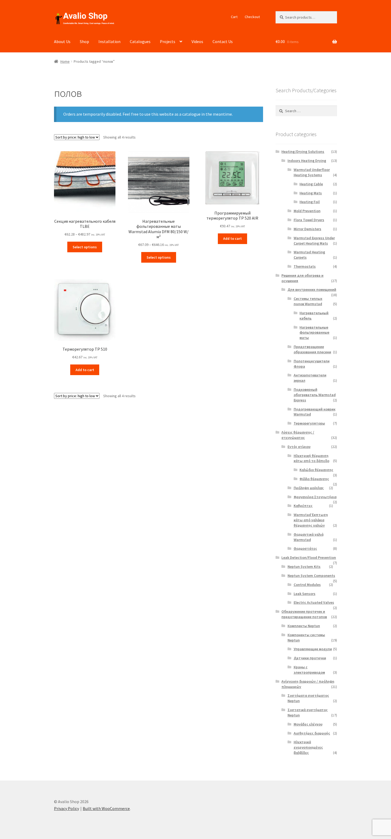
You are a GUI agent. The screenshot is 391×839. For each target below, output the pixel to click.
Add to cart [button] (232, 238)
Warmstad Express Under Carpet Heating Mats (314, 241)
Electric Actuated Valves (314, 602)
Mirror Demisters (307, 228)
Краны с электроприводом (309, 670)
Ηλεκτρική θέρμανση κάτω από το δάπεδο (311, 458)
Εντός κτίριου (299, 446)
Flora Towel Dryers (309, 219)
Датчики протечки (310, 658)
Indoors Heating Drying (307, 160)
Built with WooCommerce (106, 808)
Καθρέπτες (303, 505)
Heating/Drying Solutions (302, 151)
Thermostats (305, 266)
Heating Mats (311, 193)
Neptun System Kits (304, 566)
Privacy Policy (66, 808)
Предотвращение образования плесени (312, 349)
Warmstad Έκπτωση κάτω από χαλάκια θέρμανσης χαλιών (311, 520)
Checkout (252, 16)
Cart (234, 16)
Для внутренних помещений (312, 289)
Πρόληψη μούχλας (309, 487)
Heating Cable (311, 184)
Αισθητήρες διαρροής (312, 733)
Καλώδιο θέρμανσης (316, 469)
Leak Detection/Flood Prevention (308, 557)
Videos (197, 41)
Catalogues (140, 41)
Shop (84, 41)
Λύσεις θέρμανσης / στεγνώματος (297, 435)
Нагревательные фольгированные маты (314, 332)
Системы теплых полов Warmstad (308, 301)
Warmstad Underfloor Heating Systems (312, 172)
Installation (109, 41)
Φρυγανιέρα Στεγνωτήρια (315, 496)
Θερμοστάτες (305, 548)
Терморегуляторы (309, 423)
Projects (167, 41)
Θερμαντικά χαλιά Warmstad (308, 537)
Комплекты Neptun (304, 625)
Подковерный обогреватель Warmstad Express (315, 394)
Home (65, 61)
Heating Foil (310, 201)
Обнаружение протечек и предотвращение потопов (304, 614)
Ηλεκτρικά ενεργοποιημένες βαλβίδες (308, 747)
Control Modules (307, 584)
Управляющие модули (313, 649)
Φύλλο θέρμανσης (314, 478)
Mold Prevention (307, 210)
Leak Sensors (304, 593)
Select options (85, 247)
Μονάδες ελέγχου (308, 724)
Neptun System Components (311, 575)
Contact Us (223, 41)
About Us (62, 41)
